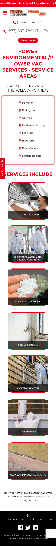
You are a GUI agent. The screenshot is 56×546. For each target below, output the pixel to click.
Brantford (28, 140)
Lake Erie (27, 133)
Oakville (27, 117)
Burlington (28, 110)
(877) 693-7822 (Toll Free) (30, 30)
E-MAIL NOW (28, 40)
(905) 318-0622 (30, 22)
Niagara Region (31, 155)
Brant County (30, 148)
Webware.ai (42, 538)
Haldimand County (33, 125)
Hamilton (27, 102)
